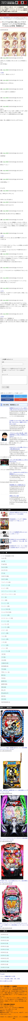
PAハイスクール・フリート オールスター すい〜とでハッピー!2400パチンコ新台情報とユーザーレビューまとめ (14, 925)
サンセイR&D (4, 609)
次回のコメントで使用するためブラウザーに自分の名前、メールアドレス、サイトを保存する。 (14, 370)
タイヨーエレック (5, 618)
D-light (3, 564)
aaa (2, 561)
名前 (3, 362)
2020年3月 (3, 958)
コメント (5, 374)
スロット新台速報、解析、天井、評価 (10, 978)
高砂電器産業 (4, 702)
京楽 (2, 660)
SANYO (3, 579)
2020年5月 (3, 952)
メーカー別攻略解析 (6, 556)
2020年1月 (3, 964)
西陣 (2, 687)
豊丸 (2, 690)
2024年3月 (3, 940)
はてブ (7, 396)
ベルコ (3, 636)
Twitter (21, 396)
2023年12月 (4, 949)
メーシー (3, 645)
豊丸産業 (3, 693)
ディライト (4, 621)
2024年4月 (3, 937)
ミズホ (3, 642)
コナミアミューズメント (7, 591)
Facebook (7, 399)
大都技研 (3, 663)
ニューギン (4, 624)
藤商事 (3, 681)
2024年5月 (3, 934)
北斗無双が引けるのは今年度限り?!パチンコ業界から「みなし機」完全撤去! (18, 541)
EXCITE (3, 570)
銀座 (2, 696)
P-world (2, 974)
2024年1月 (3, 946)
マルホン (3, 639)
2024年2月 (3, 943)
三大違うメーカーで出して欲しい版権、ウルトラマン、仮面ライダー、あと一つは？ (19, 422)
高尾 (2, 699)
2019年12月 (4, 967)
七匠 (2, 654)
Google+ (21, 399)
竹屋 (2, 678)
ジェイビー (4, 615)
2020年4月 (3, 955)
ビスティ (3, 630)
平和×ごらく (4, 672)
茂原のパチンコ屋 (14, 495)
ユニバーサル (4, 651)
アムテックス (4, 582)
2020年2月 (3, 961)
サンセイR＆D (5, 612)
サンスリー (4, 603)
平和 (2, 669)
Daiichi (3, 567)
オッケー (3, 588)
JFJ (2, 573)
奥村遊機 (3, 666)
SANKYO (3, 576)
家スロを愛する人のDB (6, 981)
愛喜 (2, 675)
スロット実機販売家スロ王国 (7, 976)
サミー (3, 597)
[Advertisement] (14, 136)
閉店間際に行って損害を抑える (17, 484)
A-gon (2, 558)
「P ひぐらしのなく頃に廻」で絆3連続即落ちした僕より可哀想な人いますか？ (19, 435)
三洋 (2, 657)
